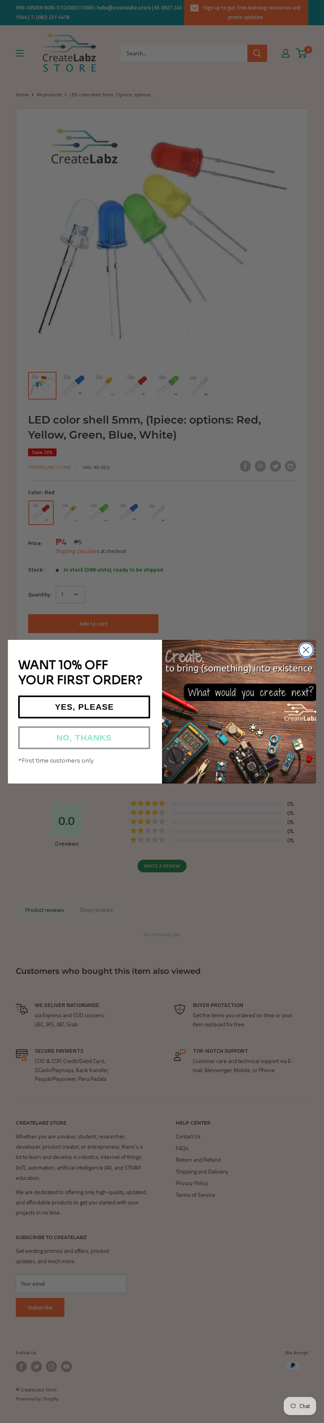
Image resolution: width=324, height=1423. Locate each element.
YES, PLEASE (84, 706)
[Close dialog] (306, 650)
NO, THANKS (84, 737)
